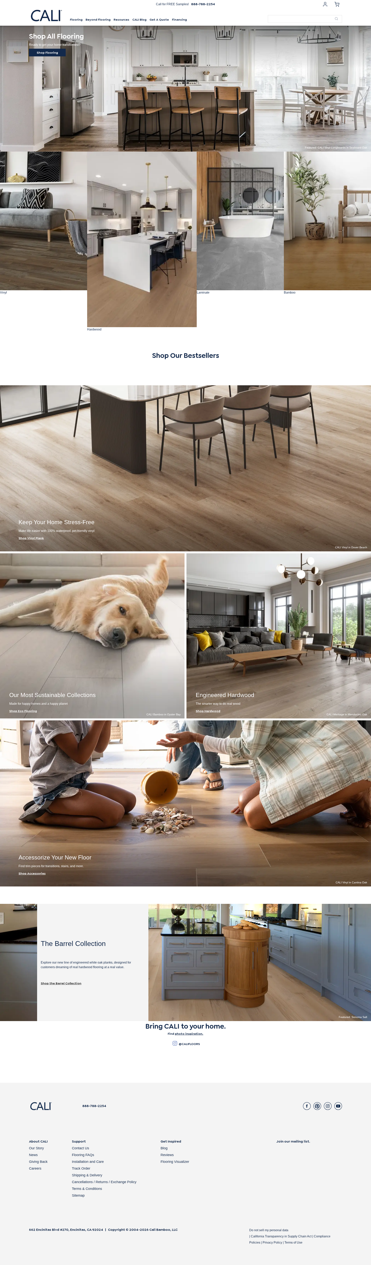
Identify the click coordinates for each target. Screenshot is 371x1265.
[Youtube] (338, 1106)
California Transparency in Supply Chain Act (281, 1236)
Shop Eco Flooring (23, 711)
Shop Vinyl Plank (31, 538)
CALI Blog (139, 20)
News (33, 1155)
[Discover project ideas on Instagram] (175, 1044)
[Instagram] (328, 1106)
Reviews (167, 1155)
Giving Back (38, 1162)
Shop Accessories (32, 873)
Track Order (81, 1168)
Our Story (36, 1148)
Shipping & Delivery (87, 1175)
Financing (179, 20)
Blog (164, 1148)
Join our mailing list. (293, 1141)
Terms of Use (293, 1242)
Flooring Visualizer (175, 1162)
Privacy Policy (272, 1242)
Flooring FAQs (83, 1155)
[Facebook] (307, 1106)
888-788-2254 (203, 4)
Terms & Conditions (87, 1189)
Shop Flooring (47, 53)
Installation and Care (88, 1162)
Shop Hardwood (208, 711)
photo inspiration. (189, 1034)
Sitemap (78, 1195)
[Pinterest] (317, 1106)
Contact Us (80, 1148)
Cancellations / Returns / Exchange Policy (104, 1182)
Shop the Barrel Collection (61, 983)
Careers (35, 1168)
